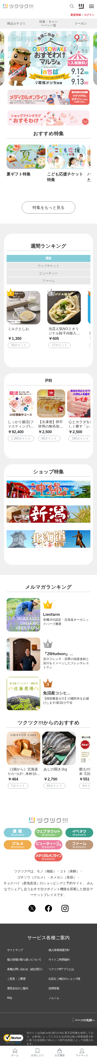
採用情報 (53, 988)
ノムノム (53, 998)
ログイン (89, 15)
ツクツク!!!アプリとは (61, 969)
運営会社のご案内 (17, 988)
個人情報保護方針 (59, 950)
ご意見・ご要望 (16, 978)
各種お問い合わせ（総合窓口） (25, 969)
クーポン (81, 23)
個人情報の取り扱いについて (24, 959)
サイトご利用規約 (59, 959)
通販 (48, 258)
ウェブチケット (48, 266)
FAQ (9, 998)
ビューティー (48, 273)
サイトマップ (15, 950)
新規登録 (76, 15)
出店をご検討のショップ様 (64, 978)
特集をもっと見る (48, 207)
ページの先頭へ (83, 1019)
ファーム (48, 281)
